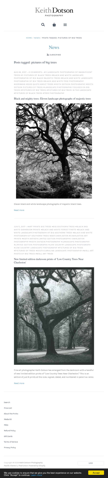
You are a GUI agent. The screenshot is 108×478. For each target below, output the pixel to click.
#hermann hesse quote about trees (33, 84)
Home (29, 38)
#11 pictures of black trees (36, 75)
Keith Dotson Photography (31, 462)
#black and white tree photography (63, 81)
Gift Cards (8, 436)
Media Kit (8, 419)
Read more (19, 210)
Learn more (36, 475)
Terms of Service (11, 442)
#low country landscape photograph (69, 245)
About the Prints (11, 414)
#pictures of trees (24, 251)
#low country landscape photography (35, 248)
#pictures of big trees (33, 90)
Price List (8, 408)
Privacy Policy (10, 447)
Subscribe (55, 55)
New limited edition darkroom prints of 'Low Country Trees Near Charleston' (49, 260)
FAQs (6, 425)
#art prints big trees (39, 227)
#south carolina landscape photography (59, 251)
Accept (96, 472)
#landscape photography (75, 242)
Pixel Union (23, 466)
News (37, 38)
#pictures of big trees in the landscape (69, 90)
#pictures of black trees (28, 93)
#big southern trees (63, 227)
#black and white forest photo (58, 230)
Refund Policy (10, 431)
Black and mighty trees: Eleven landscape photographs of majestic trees (52, 98)
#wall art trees (44, 254)
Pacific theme (10, 466)
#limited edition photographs (31, 245)
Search (7, 402)
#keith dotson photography (69, 84)
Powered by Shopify (37, 466)
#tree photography (53, 93)
